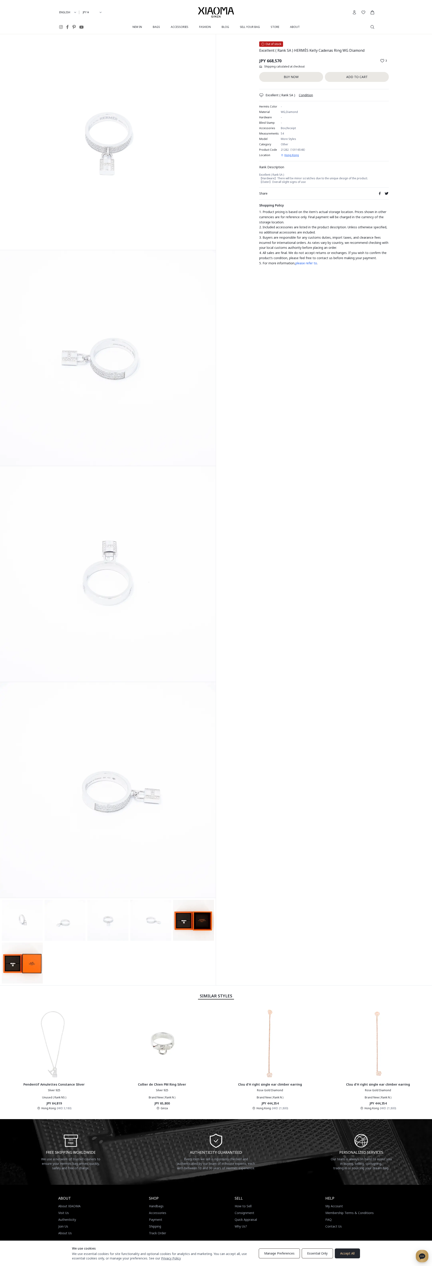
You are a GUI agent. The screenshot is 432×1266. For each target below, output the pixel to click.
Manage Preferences (279, 1253)
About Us (65, 1233)
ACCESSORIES (179, 27)
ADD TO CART (357, 77)
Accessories (157, 1213)
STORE (275, 27)
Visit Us (63, 1213)
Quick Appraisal (246, 1219)
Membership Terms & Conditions (349, 1213)
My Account (334, 1206)
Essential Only (317, 1253)
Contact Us (333, 1226)
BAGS (156, 27)
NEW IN (137, 27)
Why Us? (241, 1226)
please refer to (306, 263)
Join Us (63, 1226)
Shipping (155, 1226)
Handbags (156, 1206)
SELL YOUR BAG (250, 27)
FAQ (328, 1219)
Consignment (244, 1213)
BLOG (225, 27)
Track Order (157, 1233)
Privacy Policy (171, 1258)
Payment (155, 1219)
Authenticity (67, 1219)
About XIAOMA (69, 1206)
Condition (306, 95)
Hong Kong (291, 155)
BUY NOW (291, 77)
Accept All (347, 1253)
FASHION (205, 27)
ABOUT (295, 27)
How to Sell (243, 1206)
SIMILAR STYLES (216, 996)
